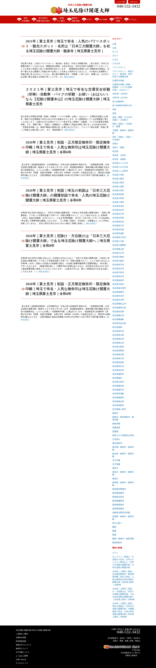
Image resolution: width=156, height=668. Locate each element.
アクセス (133, 19)
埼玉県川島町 (118, 257)
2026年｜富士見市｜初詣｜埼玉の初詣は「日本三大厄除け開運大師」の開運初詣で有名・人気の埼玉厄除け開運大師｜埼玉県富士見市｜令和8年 (68, 195)
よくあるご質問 (120, 1)
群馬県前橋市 (118, 493)
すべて (115, 52)
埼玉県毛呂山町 (119, 323)
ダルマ (115, 56)
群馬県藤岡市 (118, 501)
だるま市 (116, 63)
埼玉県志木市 (118, 269)
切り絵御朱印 (118, 101)
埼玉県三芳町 (118, 175)
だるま (115, 59)
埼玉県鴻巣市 (118, 405)
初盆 (114, 109)
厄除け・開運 (118, 147)
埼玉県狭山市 (118, 343)
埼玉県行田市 (118, 382)
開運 (114, 531)
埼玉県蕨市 (117, 378)
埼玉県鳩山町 (118, 401)
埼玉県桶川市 (118, 315)
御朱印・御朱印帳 (76, 19)
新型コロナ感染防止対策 (123, 435)
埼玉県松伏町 (118, 311)
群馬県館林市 (118, 505)
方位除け (116, 439)
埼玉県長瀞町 (118, 394)
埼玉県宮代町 (118, 229)
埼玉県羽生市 (118, 366)
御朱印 (115, 413)
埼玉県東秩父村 (119, 308)
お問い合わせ (134, 1)
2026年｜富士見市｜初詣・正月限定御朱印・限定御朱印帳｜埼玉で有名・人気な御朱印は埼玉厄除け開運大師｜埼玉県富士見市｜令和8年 (68, 289)
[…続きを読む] (68, 77)
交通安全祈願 (118, 19)
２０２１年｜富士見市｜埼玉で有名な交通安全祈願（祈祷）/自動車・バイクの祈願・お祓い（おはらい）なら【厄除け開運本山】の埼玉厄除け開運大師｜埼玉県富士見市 (68, 96)
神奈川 (115, 468)
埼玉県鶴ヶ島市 (119, 409)
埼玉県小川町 (118, 241)
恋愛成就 (116, 427)
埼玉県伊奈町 (118, 194)
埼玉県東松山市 (119, 304)
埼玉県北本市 (118, 210)
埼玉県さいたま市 (120, 163)
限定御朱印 (117, 543)
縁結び (115, 479)
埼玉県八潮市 (118, 202)
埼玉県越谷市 (118, 390)
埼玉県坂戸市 (118, 226)
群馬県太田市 (118, 497)
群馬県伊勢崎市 (119, 489)
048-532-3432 (128, 6)
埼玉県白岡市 (118, 347)
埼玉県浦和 (117, 327)
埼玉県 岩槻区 (119, 159)
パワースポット (119, 67)
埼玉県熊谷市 (118, 339)
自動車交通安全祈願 (121, 512)
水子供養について (22, 652)
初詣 (114, 113)
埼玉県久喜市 (118, 190)
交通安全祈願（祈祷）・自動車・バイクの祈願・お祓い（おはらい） (123, 87)
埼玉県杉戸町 (118, 300)
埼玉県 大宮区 (119, 155)
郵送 (114, 527)
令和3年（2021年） (120, 98)
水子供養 (103, 19)
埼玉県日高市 (118, 284)
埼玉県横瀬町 (118, 319)
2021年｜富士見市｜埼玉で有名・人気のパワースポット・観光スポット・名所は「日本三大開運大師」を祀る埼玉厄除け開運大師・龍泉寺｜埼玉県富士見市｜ (68, 46)
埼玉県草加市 (118, 370)
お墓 (114, 44)
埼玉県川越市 (118, 261)
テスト (115, 553)
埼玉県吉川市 (118, 214)
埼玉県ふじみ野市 (120, 171)
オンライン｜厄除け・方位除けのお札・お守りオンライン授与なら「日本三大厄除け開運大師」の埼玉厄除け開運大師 (123, 562)
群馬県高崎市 (118, 509)
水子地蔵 (116, 464)
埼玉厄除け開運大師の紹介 (43, 19)
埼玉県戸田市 (118, 272)
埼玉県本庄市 (118, 296)
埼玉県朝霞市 (118, 292)
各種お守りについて (23, 645)
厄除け (115, 143)
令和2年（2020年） (120, 94)
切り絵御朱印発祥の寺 (122, 105)
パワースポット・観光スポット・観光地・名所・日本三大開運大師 (123, 74)
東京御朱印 (117, 443)
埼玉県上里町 (118, 186)
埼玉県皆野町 (118, 351)
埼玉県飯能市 (118, 397)
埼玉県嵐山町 (118, 249)
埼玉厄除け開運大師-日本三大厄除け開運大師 (33, 630)
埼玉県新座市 (118, 280)
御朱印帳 (116, 424)
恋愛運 (115, 431)
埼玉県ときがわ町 (120, 167)
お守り (89, 19)
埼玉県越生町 (118, 386)
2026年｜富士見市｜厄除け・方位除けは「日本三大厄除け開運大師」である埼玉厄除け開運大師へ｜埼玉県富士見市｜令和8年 (68, 240)
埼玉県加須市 (118, 206)
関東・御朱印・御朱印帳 (123, 539)
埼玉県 (115, 151)
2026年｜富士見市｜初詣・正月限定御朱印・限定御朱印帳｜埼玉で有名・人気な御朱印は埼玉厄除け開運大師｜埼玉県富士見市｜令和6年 (68, 147)
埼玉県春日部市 (119, 288)
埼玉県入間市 (118, 198)
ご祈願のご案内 (61, 19)
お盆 (114, 48)
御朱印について (22, 648)
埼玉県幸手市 (118, 265)
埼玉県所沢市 (118, 276)
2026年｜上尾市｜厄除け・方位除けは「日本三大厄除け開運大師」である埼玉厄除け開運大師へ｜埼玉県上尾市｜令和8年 (123, 594)
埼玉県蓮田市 (118, 374)
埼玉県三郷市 (118, 179)
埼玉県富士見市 (119, 237)
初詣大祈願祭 (25, 19)
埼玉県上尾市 (118, 183)
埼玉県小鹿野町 (119, 245)
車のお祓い (117, 523)
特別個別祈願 (21, 641)
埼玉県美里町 (118, 362)
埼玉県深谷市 (118, 331)
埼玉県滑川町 (118, 335)
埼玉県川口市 (118, 253)
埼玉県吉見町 (118, 218)
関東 (114, 535)
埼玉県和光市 (118, 222)
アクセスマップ (22, 663)
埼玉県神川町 (118, 354)
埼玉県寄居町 (118, 233)
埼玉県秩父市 (118, 358)
